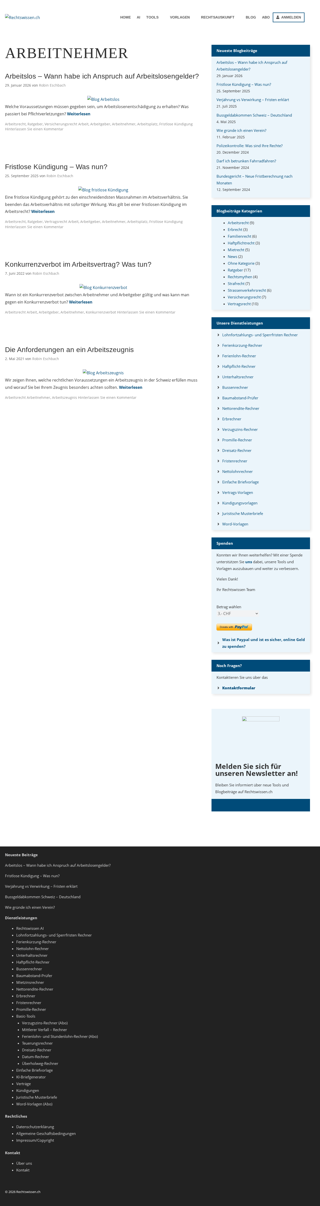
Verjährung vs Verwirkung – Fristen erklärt (252, 99)
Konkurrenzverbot (101, 312)
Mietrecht (236, 249)
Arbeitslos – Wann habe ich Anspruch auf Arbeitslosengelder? (102, 76)
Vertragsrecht (55, 221)
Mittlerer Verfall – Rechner (44, 1029)
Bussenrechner (235, 387)
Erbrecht (235, 229)
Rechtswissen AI (30, 928)
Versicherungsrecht (60, 124)
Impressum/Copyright (35, 1140)
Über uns (24, 1163)
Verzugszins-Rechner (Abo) (45, 1022)
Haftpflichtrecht (241, 242)
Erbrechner (231, 418)
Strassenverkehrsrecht (247, 290)
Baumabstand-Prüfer (240, 397)
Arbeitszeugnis (64, 397)
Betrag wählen (228, 606)
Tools (152, 17)
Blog (251, 17)
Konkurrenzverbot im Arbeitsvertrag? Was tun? (78, 264)
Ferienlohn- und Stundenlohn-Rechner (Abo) (60, 1036)
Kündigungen (27, 1090)
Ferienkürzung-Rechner (242, 345)
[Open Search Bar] (309, 17)
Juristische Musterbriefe (242, 513)
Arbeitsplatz (147, 124)
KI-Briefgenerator (31, 1076)
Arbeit (83, 124)
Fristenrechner (234, 460)
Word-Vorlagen (235, 523)
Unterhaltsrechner (238, 376)
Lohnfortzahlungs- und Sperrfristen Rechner (260, 334)
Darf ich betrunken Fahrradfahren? (246, 160)
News (232, 256)
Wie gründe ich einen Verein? (241, 130)
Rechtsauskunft (217, 17)
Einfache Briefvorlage (240, 481)
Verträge (23, 1083)
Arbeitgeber (100, 124)
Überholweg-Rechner (40, 1063)
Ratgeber (35, 124)
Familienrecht (239, 236)
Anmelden (290, 17)
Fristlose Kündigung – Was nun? (56, 167)
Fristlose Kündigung (176, 124)
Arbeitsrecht (15, 124)
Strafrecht (236, 283)
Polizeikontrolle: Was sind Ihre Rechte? (249, 145)
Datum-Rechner (35, 1056)
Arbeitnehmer (124, 124)
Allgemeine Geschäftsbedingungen (46, 1133)
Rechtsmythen (240, 276)
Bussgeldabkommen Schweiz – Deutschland (254, 115)
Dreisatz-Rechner (237, 450)
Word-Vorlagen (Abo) (34, 1103)
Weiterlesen (78, 114)
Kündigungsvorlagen (240, 502)
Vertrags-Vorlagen (237, 492)
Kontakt (23, 1169)
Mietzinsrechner (30, 982)
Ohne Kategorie (241, 263)
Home (125, 17)
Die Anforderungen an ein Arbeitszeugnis (69, 350)
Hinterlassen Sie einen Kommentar (34, 129)
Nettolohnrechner (237, 471)
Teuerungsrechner (37, 1043)
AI (138, 17)
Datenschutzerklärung (35, 1126)
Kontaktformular (238, 687)
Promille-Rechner (237, 439)
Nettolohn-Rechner (32, 948)
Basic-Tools (25, 1016)
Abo (266, 17)
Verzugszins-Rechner (240, 429)
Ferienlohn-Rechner (239, 355)
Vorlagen (180, 17)
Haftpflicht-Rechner (239, 366)
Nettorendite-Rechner (240, 408)
